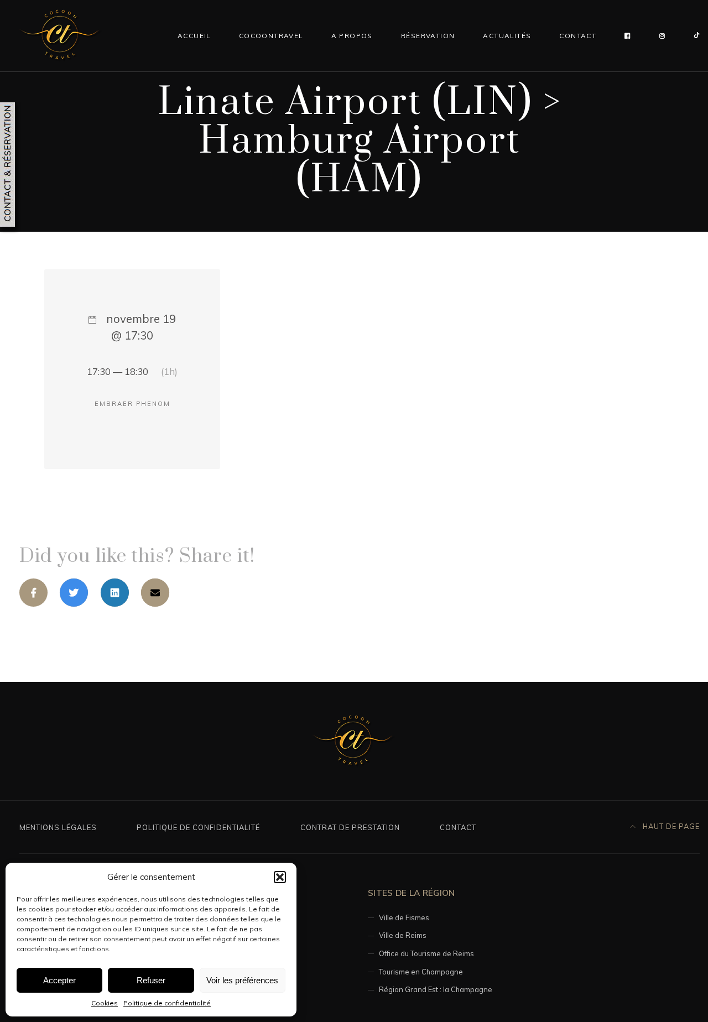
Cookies (104, 1003)
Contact (577, 36)
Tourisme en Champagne (421, 971)
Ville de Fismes (404, 917)
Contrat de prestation (350, 827)
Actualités (507, 36)
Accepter (59, 980)
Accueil (194, 36)
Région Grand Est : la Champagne (435, 989)
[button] (279, 877)
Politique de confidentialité (167, 1003)
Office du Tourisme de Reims (426, 953)
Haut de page (670, 826)
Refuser (151, 980)
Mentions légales (58, 827)
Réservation (428, 36)
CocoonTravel (271, 36)
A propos (352, 36)
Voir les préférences (242, 980)
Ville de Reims (402, 935)
